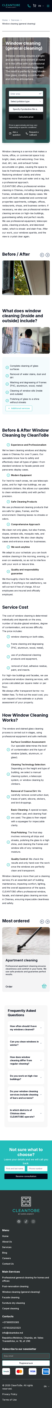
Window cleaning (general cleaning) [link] (18, 24)
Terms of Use (9, 1399)
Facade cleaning (10, 1297)
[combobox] (41, 6)
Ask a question (17, 133)
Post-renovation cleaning (15, 1286)
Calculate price (26, 117)
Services (15, 20)
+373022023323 (11, 1327)
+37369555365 (10, 1322)
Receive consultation (26, 1176)
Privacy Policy (9, 1394)
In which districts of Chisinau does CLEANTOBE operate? (22, 1113)
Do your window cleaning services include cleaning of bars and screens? (24, 1094)
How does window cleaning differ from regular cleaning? (21, 1060)
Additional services (20, 408)
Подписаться (26, 1363)
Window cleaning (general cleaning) (21, 1292)
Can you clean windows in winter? (24, 1043)
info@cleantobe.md (12, 1332)
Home (5, 20)
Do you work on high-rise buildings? (24, 1077)
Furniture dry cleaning (13, 1303)
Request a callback (34, 133)
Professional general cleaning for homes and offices (25, 1279)
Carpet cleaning (10, 1308)
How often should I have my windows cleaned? (23, 1028)
